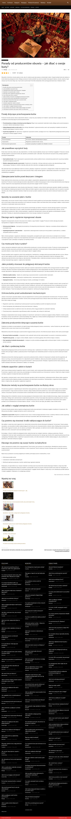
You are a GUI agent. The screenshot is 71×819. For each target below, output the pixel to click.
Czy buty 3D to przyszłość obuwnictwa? (59, 657)
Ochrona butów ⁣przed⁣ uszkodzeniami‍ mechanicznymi (15, 98)
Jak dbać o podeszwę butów (10, 101)
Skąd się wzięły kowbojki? (31, 737)
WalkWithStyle (4, 586)
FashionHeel (4, 600)
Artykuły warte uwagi (63, 817)
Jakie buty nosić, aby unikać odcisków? (59, 756)
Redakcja (43, 2)
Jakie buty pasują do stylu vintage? (58, 691)
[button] (67, 3)
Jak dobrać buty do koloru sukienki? (58, 585)
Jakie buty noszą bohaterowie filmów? (35, 699)
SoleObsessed (4, 691)
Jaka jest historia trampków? (32, 796)
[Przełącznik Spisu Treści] (30, 85)
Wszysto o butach (11, 11)
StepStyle (3, 631)
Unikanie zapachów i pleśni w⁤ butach (12, 103)
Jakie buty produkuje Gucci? (56, 579)
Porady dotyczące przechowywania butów (12, 87)
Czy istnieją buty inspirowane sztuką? (34, 567)
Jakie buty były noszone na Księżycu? (35, 645)
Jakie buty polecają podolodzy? (57, 679)
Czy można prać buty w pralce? (10, 95)
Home (4, 2)
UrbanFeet (51, 687)
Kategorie (16, 2)
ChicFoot (3, 661)
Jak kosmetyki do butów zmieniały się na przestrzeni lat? (17, 550)
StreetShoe (27, 695)
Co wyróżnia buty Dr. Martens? (57, 621)
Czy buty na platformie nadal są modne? (35, 617)
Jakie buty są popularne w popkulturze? (12, 659)
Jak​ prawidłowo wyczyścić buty (10, 88)
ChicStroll (27, 590)
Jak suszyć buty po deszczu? (9, 673)
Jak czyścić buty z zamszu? (55, 763)
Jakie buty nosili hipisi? (54, 738)
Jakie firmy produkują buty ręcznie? (34, 803)
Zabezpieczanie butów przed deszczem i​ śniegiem (14, 90)
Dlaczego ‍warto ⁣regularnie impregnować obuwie (14, 93)
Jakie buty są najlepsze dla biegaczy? (11, 729)
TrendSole (3, 570)
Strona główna (4, 11)
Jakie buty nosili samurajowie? (33, 588)
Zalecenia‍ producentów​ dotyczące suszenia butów (14, 99)
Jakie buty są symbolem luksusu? (10, 598)
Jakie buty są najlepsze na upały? (57, 697)
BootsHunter (4, 806)
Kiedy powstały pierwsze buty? (57, 744)
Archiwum (10, 2)
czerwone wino (28, 809)
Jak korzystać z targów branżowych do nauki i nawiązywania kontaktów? (56, 550)
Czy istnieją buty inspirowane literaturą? (12, 715)
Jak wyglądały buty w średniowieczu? (11, 695)
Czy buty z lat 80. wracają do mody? (58, 607)
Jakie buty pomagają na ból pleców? (11, 775)
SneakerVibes (4, 717)
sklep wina (4, 811)
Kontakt (49, 2)
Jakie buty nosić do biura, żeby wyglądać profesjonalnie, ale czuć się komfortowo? (34, 676)
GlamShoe (3, 790)
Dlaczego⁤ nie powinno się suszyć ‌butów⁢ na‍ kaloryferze (16, 109)
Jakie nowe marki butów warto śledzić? (59, 718)
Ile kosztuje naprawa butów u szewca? (11, 781)
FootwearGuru (4, 578)
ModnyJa (5, 69)
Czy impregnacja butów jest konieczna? (12, 701)
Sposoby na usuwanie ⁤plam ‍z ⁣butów (11, 92)
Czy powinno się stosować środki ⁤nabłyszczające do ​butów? (17, 107)
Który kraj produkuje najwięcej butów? (59, 704)
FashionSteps (27, 598)
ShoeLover (4, 608)
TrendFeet (3, 747)
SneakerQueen (51, 581)
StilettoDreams (4, 675)
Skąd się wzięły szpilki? (54, 685)
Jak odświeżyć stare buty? (55, 750)
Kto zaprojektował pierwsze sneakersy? (59, 732)
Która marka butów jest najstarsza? (34, 638)
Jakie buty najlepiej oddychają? (33, 751)
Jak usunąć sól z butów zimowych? (34, 610)
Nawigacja (23, 2)
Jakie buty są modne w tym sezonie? (58, 777)
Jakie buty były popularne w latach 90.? (59, 627)
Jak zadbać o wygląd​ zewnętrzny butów (13, 106)
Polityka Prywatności (33, 2)
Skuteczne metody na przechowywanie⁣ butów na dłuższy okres (18, 104)
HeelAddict (51, 778)
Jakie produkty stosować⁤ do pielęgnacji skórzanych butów (16, 96)
